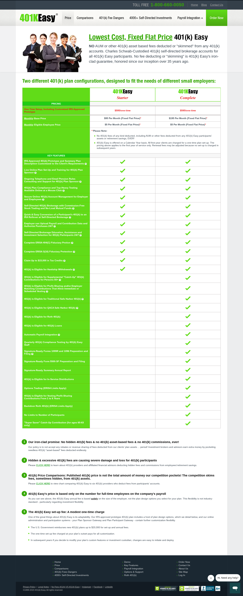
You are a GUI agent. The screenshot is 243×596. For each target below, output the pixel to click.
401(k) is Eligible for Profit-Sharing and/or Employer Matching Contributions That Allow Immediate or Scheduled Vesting (53, 289)
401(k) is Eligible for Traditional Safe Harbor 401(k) (52, 299)
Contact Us (184, 565)
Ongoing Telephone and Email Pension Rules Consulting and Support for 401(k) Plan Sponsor (51, 180)
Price (68, 18)
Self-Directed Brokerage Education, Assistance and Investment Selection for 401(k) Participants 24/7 (53, 233)
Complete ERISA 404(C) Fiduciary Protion (47, 242)
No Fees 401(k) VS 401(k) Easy (65, 587)
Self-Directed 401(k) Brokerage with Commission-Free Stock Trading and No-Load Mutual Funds (54, 207)
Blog (204, 4)
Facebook (98, 587)
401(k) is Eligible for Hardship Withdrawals (48, 269)
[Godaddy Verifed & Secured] (166, 589)
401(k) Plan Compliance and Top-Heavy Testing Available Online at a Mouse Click (51, 189)
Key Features (131, 565)
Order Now (216, 18)
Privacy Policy (29, 587)
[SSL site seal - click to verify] (190, 589)
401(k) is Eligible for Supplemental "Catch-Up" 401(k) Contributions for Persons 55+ (54, 278)
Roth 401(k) (130, 575)
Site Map (183, 572)
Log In (182, 575)
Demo (127, 562)
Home (194, 4)
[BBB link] (211, 589)
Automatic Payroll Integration (41, 334)
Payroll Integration (133, 568)
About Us (183, 568)
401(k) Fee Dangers (111, 18)
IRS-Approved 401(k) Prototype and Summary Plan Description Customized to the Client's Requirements (54, 162)
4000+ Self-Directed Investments (150, 18)
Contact (216, 4)
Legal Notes (43, 587)
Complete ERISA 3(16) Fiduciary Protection (48, 251)
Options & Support (133, 572)
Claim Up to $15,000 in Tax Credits (43, 260)
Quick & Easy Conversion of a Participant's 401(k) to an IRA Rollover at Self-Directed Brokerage (55, 215)
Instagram (86, 587)
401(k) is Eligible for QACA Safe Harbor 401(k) (50, 307)
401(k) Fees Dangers (66, 572)
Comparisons (85, 18)
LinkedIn (109, 587)
